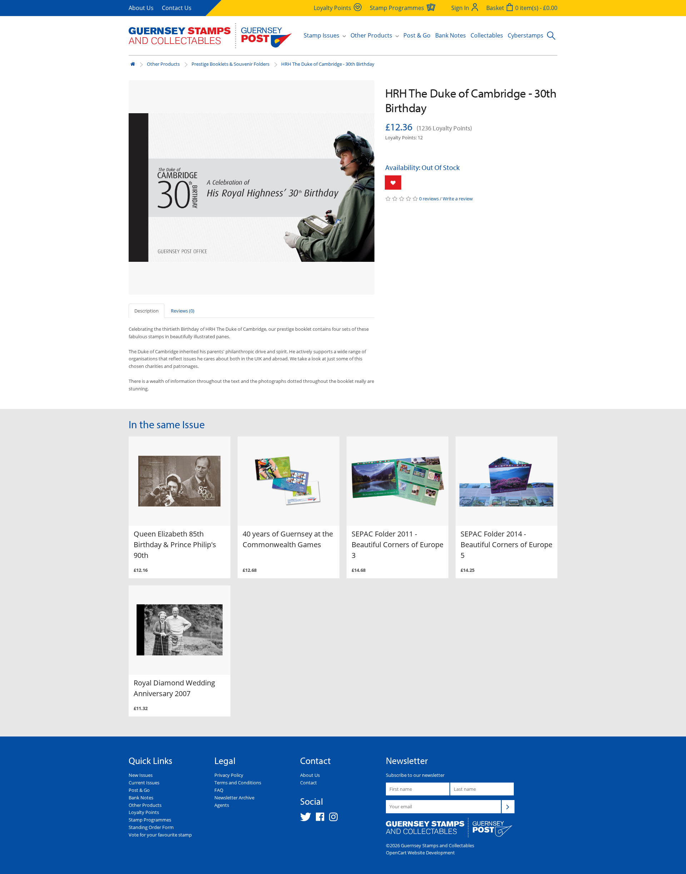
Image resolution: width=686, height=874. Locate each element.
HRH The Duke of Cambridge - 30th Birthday (327, 64)
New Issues (141, 775)
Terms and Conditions (237, 782)
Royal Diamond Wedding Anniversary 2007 (174, 688)
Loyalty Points (144, 812)
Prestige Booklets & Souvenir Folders (230, 64)
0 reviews (429, 198)
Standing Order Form (151, 827)
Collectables (487, 35)
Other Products (163, 64)
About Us (141, 8)
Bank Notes (450, 35)
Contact (308, 782)
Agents (221, 805)
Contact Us (177, 8)
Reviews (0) (182, 311)
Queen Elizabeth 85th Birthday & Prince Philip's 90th (175, 544)
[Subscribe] (508, 806)
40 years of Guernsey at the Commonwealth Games (288, 539)
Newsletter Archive (234, 797)
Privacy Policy (228, 775)
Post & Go (417, 35)
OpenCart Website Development (420, 852)
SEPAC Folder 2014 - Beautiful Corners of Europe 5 (506, 544)
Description (146, 311)
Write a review (458, 198)
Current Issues (144, 782)
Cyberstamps (525, 35)
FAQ (218, 790)
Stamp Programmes (150, 819)
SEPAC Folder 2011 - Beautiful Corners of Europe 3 (397, 544)
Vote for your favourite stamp (160, 834)
